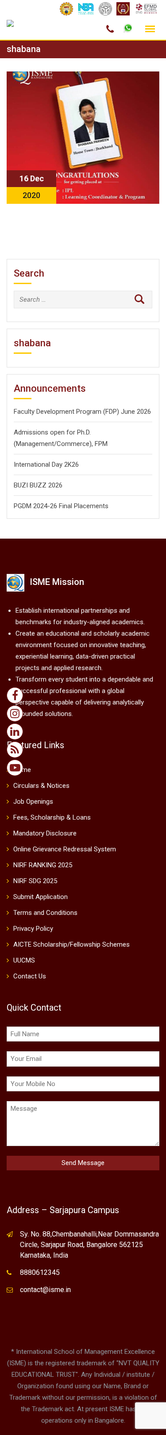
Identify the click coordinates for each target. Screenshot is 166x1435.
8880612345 (40, 1272)
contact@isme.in (45, 1289)
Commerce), (75, 444)
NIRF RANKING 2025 (42, 865)
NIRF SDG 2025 (35, 881)
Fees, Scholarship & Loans (52, 817)
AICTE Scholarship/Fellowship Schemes (71, 944)
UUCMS (24, 960)
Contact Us (29, 976)
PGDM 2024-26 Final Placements (61, 506)
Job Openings (33, 802)
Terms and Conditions (45, 913)
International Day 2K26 (46, 464)
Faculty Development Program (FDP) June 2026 (82, 412)
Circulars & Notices (41, 786)
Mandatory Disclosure (45, 833)
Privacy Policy (33, 929)
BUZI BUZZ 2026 (38, 485)
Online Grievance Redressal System (64, 849)
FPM (100, 444)
